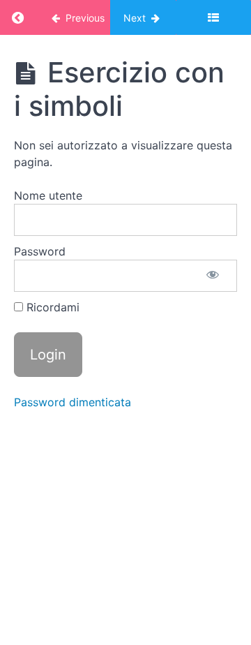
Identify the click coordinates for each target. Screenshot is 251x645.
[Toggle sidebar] (213, 17)
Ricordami (51, 307)
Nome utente (48, 195)
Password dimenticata (72, 402)
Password (40, 251)
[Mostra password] (212, 276)
